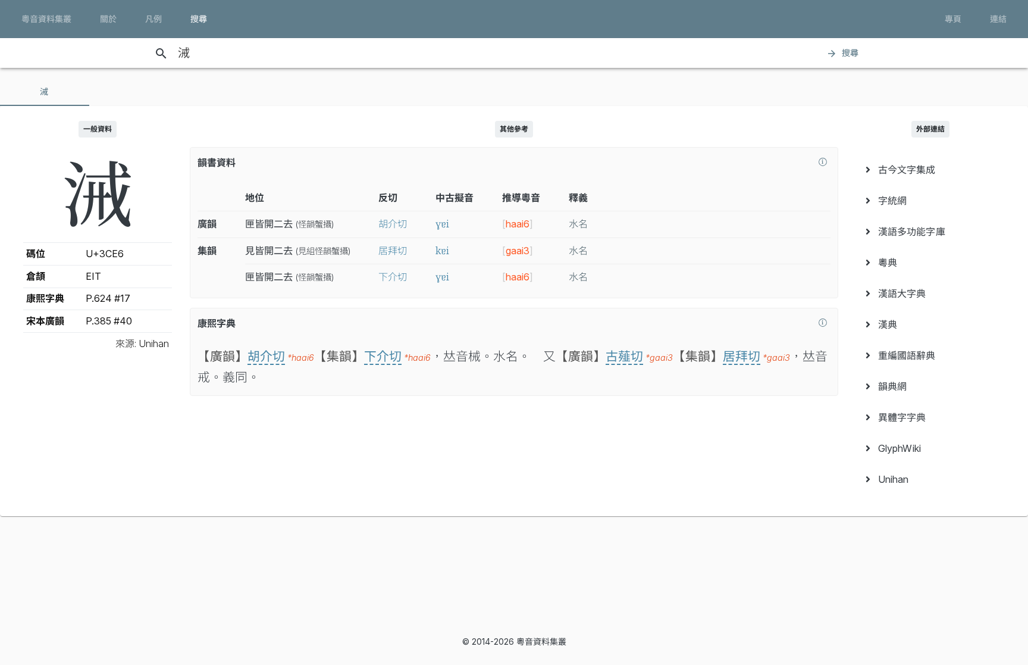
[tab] (44, 91)
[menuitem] (930, 170)
